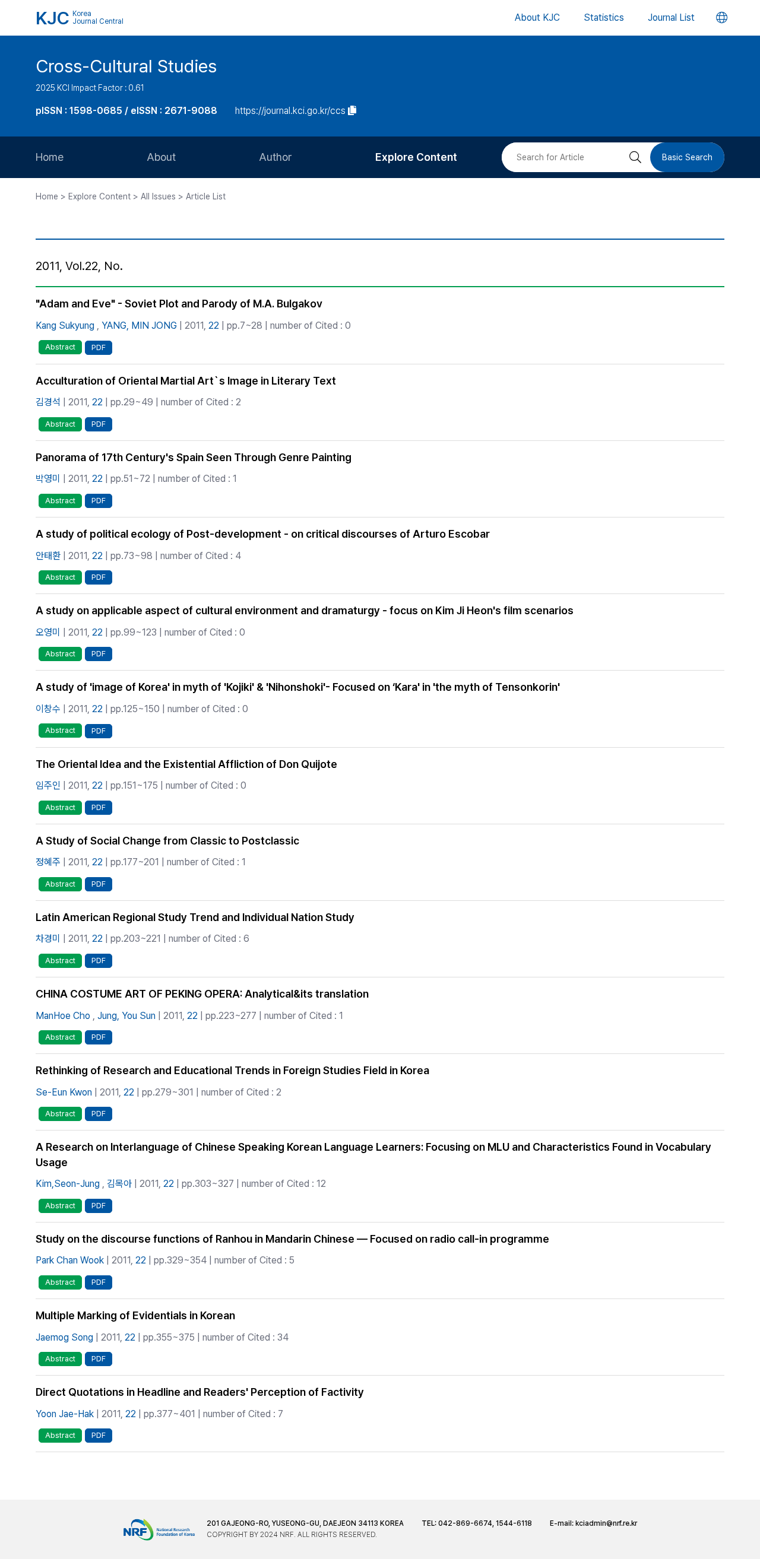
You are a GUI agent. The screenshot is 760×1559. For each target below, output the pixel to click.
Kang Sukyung (65, 325)
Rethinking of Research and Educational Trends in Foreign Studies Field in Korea (232, 1070)
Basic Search (687, 157)
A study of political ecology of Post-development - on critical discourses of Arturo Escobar (263, 534)
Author (275, 157)
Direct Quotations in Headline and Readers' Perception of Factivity (200, 1392)
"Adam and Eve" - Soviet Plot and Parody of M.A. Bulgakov (179, 303)
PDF (98, 347)
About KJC (537, 17)
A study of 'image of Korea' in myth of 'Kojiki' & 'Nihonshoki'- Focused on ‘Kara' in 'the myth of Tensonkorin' (298, 687)
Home (50, 157)
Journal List (671, 17)
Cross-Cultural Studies (126, 66)
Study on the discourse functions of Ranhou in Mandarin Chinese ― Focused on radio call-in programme (292, 1239)
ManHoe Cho (63, 1015)
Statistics (604, 17)
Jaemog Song (64, 1337)
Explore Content (416, 157)
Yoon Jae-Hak (65, 1414)
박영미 (48, 478)
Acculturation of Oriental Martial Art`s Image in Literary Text (186, 380)
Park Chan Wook (70, 1260)
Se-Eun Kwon (64, 1092)
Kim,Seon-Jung (68, 1183)
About (161, 157)
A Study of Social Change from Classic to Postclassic (167, 840)
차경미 (48, 938)
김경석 (48, 402)
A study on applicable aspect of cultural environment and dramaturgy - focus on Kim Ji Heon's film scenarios (305, 610)
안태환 (48, 555)
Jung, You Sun (126, 1015)
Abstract (60, 346)
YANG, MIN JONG (139, 325)
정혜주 (48, 862)
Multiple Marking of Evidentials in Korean (135, 1315)
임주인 (48, 785)
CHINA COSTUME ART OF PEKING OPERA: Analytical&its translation (202, 994)
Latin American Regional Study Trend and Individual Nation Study (195, 917)
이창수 (48, 709)
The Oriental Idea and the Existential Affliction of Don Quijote (186, 764)
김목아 (119, 1183)
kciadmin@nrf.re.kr (606, 1523)
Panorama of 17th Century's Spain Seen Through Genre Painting (194, 457)
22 (213, 325)
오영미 (48, 632)
